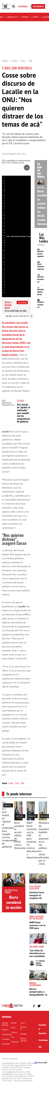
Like (12, 1037)
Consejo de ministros (11, 805)
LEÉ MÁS (20, 400)
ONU (22, 783)
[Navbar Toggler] (7, 6)
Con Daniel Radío (36, 946)
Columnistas (7, 1034)
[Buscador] (13, 6)
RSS (40, 1046)
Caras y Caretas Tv (23, 1026)
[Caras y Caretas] (12, 1007)
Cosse (17, 783)
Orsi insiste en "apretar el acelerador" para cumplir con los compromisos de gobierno (23, 413)
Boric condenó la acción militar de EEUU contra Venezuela (20, 835)
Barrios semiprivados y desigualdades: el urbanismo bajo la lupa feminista (38, 994)
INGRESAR (23, 6)
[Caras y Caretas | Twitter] (39, 1006)
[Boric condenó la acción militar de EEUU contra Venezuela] (18, 819)
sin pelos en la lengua (24, 816)
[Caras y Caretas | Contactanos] (44, 1005)
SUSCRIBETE (38, 6)
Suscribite (22, 302)
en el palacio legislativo (35, 887)
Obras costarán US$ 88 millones (36, 917)
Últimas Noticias (5, 1024)
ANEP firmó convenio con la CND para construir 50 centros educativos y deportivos (33, 840)
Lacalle (10, 783)
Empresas (15, 1042)
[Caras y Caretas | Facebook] (34, 1006)
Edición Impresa (23, 1039)
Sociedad (5, 1039)
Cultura (14, 1032)
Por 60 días (45, 816)
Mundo (25, 17)
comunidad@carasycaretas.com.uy (13, 1072)
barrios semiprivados (35, 984)
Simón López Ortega (40, 962)
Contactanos (43, 1040)
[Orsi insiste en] (6, 808)
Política (5, 1030)
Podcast (23, 1034)
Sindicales (12, 17)
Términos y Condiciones (10, 1059)
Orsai (35, 17)
